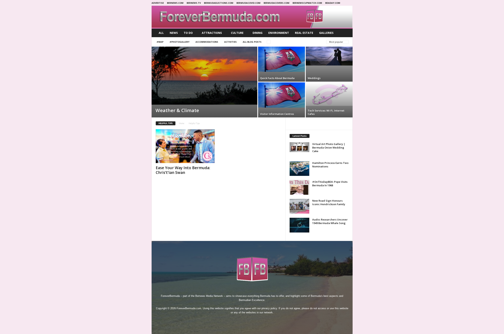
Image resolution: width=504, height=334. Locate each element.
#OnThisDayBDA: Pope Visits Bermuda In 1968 (329, 183)
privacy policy (269, 308)
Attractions (212, 33)
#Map (160, 41)
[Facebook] (238, 319)
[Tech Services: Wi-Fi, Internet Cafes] (329, 94)
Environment (278, 33)
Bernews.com (175, 2)
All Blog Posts (252, 41)
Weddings (314, 78)
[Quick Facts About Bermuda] (281, 59)
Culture (237, 33)
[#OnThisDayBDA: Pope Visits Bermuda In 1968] (299, 187)
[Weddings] (329, 56)
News (174, 33)
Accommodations (206, 41)
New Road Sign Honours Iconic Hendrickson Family (328, 202)
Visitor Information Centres (277, 114)
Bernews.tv (194, 2)
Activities (230, 41)
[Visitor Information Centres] (281, 95)
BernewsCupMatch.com (307, 2)
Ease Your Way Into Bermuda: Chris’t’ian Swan (183, 170)
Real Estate (304, 33)
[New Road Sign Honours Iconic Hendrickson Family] (299, 206)
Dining (257, 33)
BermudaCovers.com (276, 2)
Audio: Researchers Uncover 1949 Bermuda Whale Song (330, 221)
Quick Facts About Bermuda (277, 78)
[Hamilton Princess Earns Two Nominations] (299, 168)
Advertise (158, 2)
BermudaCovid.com (248, 2)
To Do (188, 33)
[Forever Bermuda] (252, 17)
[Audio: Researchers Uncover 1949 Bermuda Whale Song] (299, 225)
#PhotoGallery (179, 41)
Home (181, 123)
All (161, 33)
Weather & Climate (177, 110)
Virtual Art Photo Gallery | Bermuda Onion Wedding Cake (328, 147)
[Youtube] (265, 319)
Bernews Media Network (209, 295)
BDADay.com (332, 2)
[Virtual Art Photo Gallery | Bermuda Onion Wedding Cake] (299, 147)
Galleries (326, 33)
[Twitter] (256, 319)
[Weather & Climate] (204, 75)
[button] (346, 33)
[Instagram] (247, 319)
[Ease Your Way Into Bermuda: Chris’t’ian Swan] (185, 146)
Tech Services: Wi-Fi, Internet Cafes (326, 112)
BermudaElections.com (218, 2)
